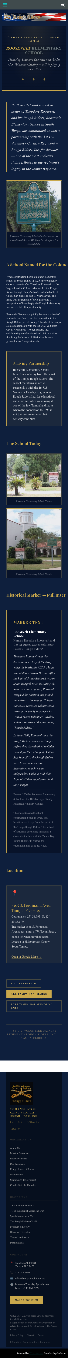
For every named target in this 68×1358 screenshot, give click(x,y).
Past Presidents (17, 1163)
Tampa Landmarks (19, 1237)
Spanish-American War (21, 1216)
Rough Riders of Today (22, 1169)
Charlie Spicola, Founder (23, 1185)
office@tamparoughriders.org (30, 1278)
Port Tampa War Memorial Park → (32, 1006)
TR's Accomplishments (22, 1205)
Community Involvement (23, 1179)
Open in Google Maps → (27, 956)
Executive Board (18, 1158)
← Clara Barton (24, 983)
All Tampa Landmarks (29, 994)
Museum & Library (20, 1226)
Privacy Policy (16, 1335)
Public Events (17, 1242)
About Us (15, 1148)
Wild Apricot (36, 1353)
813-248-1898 (22, 1272)
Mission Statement (19, 1153)
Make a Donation (26, 1300)
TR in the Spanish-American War (27, 1210)
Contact (30, 1335)
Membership (16, 1174)
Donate (41, 1335)
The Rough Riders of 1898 (23, 1221)
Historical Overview (20, 1232)
